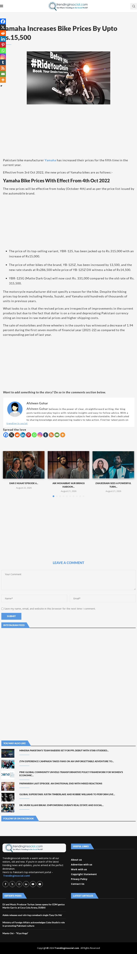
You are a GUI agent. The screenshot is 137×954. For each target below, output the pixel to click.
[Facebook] (5, 434)
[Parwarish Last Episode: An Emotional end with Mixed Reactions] (7, 786)
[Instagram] (39, 434)
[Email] (56, 434)
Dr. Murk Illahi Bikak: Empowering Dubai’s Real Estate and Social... (61, 805)
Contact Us (77, 884)
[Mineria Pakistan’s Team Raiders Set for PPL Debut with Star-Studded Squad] (7, 753)
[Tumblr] (45, 434)
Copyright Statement (84, 874)
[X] (11, 434)
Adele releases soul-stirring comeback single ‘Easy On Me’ (32, 915)
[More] (62, 434)
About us (76, 860)
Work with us (79, 869)
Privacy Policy (79, 879)
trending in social (17, 423)
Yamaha (51, 160)
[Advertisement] (68, 131)
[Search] (133, 6)
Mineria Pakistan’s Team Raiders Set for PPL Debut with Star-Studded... (64, 750)
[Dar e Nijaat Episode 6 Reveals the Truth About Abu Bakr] (23, 465)
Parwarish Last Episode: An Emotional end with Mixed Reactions (60, 783)
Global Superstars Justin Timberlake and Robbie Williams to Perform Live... (67, 794)
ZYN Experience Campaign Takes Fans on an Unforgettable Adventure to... (66, 761)
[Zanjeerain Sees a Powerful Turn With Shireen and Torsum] (113, 465)
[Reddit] (17, 434)
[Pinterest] (28, 434)
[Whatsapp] (34, 434)
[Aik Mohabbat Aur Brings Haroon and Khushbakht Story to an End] (68, 465)
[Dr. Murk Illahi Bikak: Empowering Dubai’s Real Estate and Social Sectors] (7, 808)
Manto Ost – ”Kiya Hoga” (15, 933)
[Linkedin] (22, 434)
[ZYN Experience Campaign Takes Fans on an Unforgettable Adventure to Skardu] (7, 764)
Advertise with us (81, 864)
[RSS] (51, 434)
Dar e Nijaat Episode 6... (23, 483)
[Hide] (1, 86)
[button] (7, 474)
